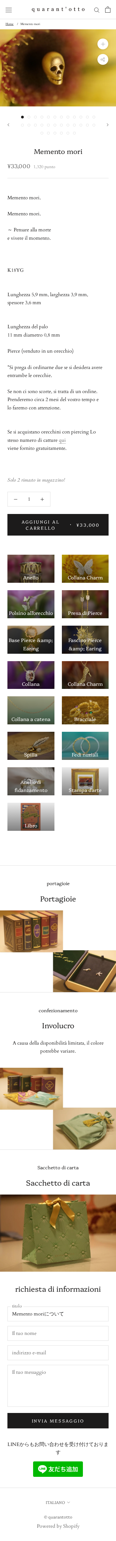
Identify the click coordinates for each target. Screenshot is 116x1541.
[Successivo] (108, 124)
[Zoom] (102, 44)
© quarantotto (58, 1516)
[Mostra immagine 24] (93, 125)
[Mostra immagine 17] (48, 125)
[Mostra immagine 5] (48, 117)
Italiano (55, 1502)
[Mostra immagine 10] (80, 117)
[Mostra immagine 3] (35, 117)
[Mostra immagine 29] (68, 133)
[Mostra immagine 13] (22, 125)
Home (10, 24)
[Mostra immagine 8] (68, 117)
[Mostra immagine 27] (55, 133)
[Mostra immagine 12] (93, 117)
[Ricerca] (97, 9)
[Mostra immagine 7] (61, 117)
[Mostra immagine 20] (68, 125)
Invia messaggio (58, 1421)
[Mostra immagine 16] (42, 125)
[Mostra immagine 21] (74, 125)
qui (62, 440)
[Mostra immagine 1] (22, 117)
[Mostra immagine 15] (35, 125)
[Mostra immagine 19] (61, 125)
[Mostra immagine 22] (80, 125)
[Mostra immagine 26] (48, 133)
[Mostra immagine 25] (42, 133)
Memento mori (30, 24)
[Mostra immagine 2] (29, 117)
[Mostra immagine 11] (87, 117)
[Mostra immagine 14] (29, 125)
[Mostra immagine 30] (74, 133)
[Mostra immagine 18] (55, 125)
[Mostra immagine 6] (55, 117)
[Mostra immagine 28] (61, 133)
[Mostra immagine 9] (74, 117)
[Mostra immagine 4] (42, 117)
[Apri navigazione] (9, 9)
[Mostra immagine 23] (87, 125)
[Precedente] (8, 124)
